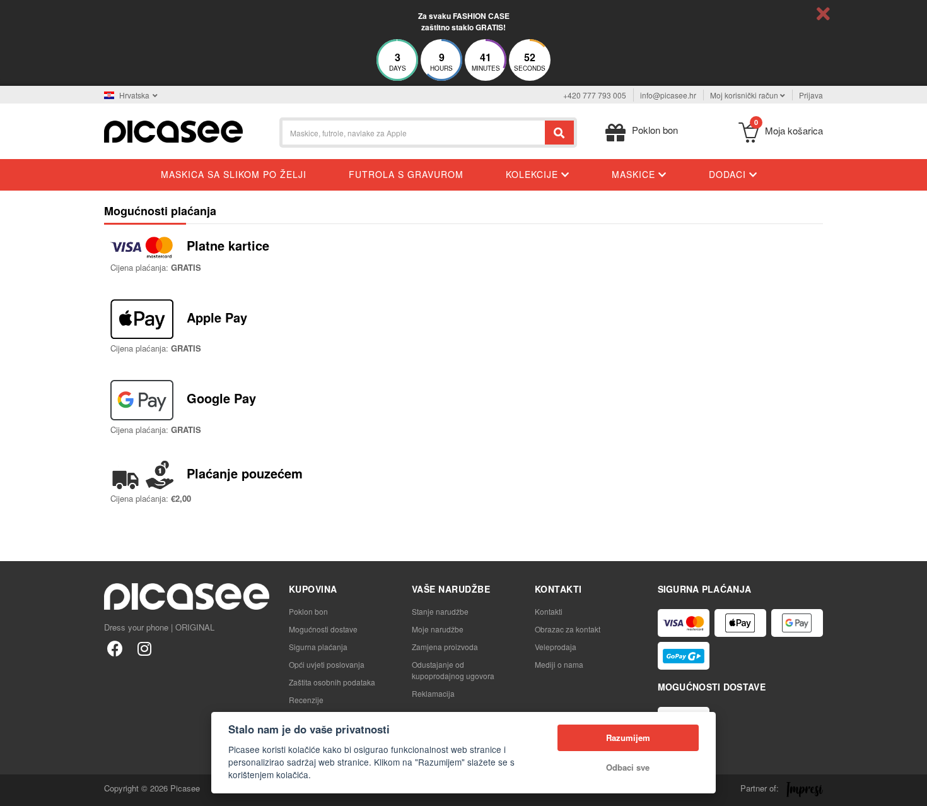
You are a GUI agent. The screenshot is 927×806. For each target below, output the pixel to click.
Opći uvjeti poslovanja (326, 664)
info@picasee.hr (668, 95)
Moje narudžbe (438, 629)
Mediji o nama (559, 664)
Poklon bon (308, 611)
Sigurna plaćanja (318, 646)
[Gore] (16, 789)
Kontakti (549, 611)
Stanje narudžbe (440, 611)
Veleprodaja (555, 646)
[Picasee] (173, 130)
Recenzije (306, 699)
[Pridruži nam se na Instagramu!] (144, 648)
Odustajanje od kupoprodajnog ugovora (453, 670)
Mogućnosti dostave (323, 629)
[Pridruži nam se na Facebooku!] (115, 648)
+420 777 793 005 (594, 95)
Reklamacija (433, 693)
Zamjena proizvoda (445, 646)
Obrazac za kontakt (567, 629)
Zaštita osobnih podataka (332, 682)
